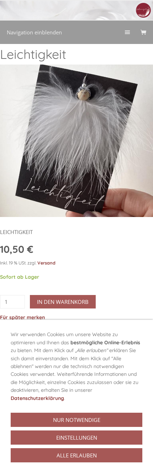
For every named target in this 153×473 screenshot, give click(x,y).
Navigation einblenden (34, 32)
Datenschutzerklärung (37, 398)
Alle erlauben (77, 455)
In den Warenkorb (63, 301)
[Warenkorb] (143, 32)
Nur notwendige (76, 419)
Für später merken (22, 317)
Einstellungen (76, 437)
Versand (46, 263)
